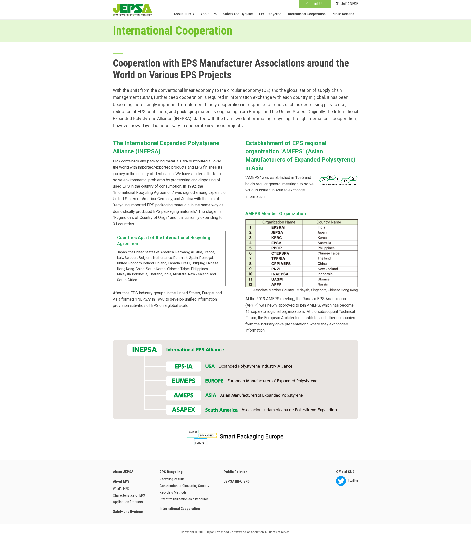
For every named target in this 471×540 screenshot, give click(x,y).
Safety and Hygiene (238, 14)
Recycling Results (172, 479)
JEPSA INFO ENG (237, 481)
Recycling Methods (173, 492)
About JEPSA (184, 14)
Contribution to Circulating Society (184, 486)
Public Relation (342, 14)
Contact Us (314, 3)
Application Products (128, 502)
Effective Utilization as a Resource (184, 499)
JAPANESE (349, 3)
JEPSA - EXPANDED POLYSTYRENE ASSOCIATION (132, 10)
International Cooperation (306, 14)
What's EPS (121, 488)
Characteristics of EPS (129, 495)
